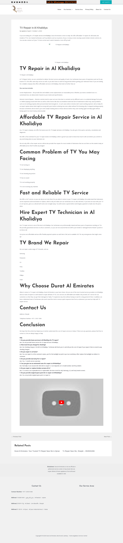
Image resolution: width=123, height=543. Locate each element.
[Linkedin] (22, 2)
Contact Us (107, 9)
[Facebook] (12, 2)
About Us (98, 9)
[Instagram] (17, 2)
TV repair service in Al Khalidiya (42, 35)
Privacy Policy (89, 9)
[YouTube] (19, 2)
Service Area (79, 9)
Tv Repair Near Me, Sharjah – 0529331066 (79, 451)
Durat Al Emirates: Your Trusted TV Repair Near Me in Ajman (37, 451)
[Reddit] (24, 2)
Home (59, 9)
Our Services (67, 9)
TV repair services (56, 130)
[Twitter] (14, 2)
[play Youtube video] (61, 402)
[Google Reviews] (27, 2)
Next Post (108, 436)
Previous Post (16, 436)
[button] (106, 2)
